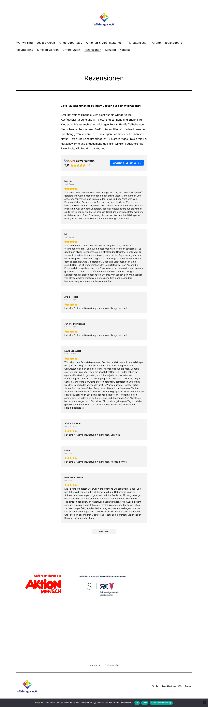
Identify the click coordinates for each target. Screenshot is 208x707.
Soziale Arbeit (45, 42)
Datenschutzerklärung (161, 702)
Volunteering (24, 49)
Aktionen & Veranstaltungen (104, 42)
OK (137, 702)
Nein (145, 702)
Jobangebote (173, 42)
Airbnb (156, 42)
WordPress (184, 686)
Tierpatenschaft (137, 42)
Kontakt (125, 49)
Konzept (110, 49)
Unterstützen (71, 49)
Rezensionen (92, 49)
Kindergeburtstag (70, 42)
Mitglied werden (48, 49)
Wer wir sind (24, 42)
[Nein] (204, 702)
